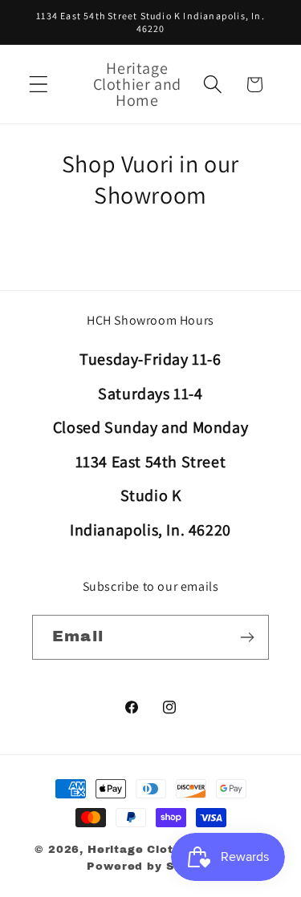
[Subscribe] (247, 637)
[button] (39, 84)
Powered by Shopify (150, 866)
